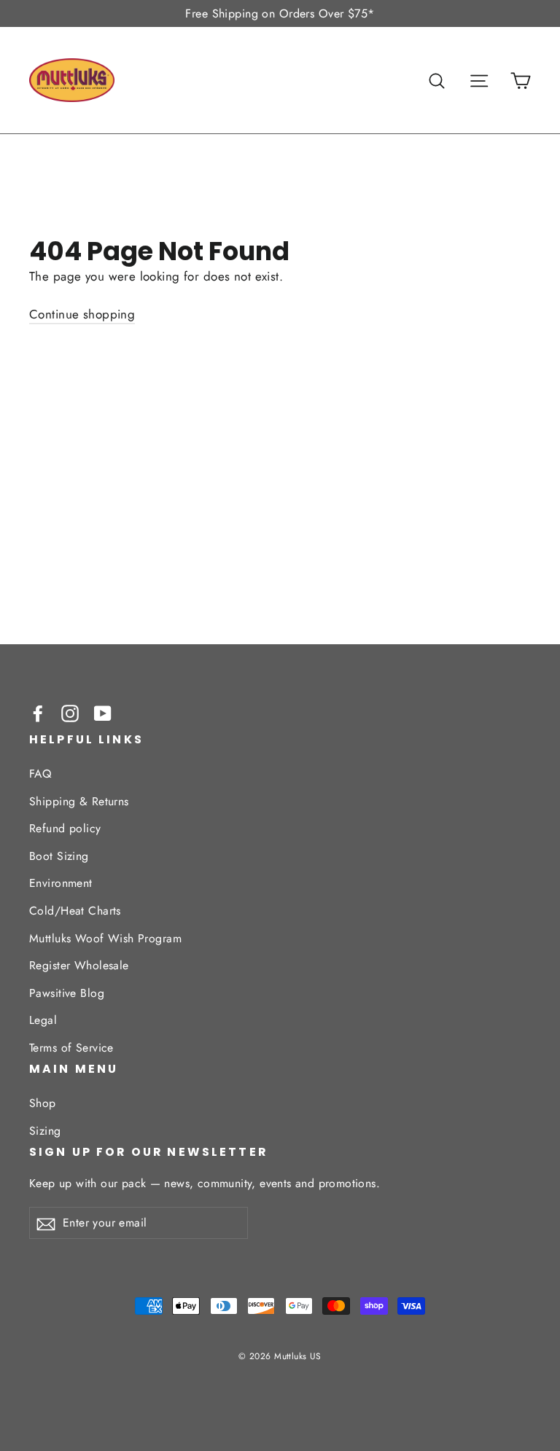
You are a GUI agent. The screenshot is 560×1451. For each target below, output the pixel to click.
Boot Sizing (59, 856)
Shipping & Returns (79, 801)
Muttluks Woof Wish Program (105, 938)
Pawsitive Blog (66, 993)
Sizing (45, 1130)
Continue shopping (82, 314)
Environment (61, 883)
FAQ (40, 773)
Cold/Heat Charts (75, 910)
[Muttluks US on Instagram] (70, 712)
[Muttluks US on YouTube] (103, 712)
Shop (42, 1103)
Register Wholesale (79, 965)
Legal (43, 1020)
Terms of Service (71, 1047)
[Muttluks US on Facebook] (38, 712)
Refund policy (65, 828)
